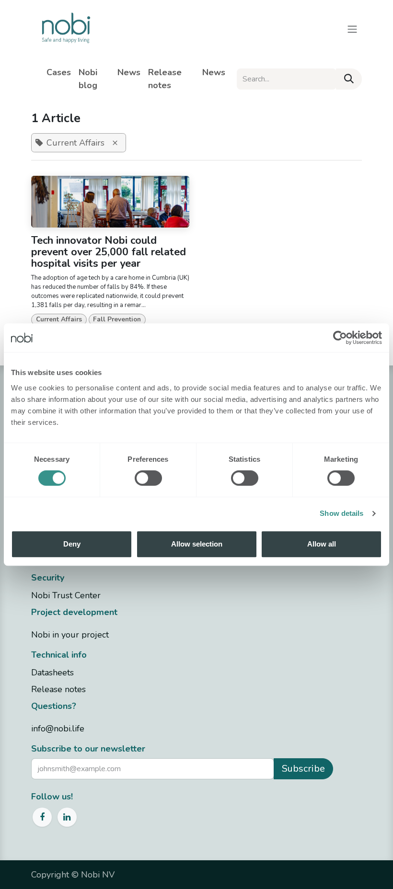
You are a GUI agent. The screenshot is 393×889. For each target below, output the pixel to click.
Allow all (321, 544)
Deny (72, 544)
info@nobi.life (57, 728)
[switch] (148, 478)
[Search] (349, 79)
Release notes (58, 689)
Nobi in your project (70, 634)
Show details (341, 513)
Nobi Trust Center (66, 595)
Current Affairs (59, 319)
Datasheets (52, 672)
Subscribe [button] (303, 768)
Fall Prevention (117, 319)
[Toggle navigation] (352, 28)
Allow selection (196, 544)
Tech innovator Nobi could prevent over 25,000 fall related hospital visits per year (108, 252)
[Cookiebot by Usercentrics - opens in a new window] (340, 338)
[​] (233, 72)
